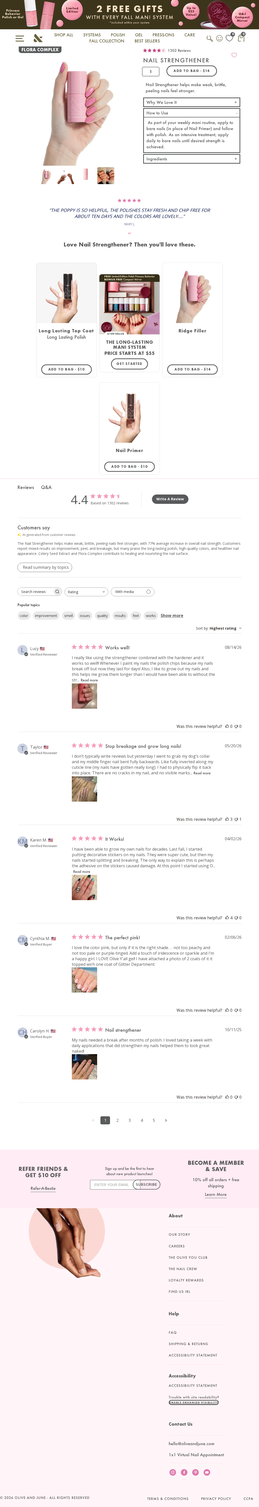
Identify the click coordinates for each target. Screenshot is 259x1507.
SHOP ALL (63, 34)
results (120, 615)
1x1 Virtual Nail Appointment (196, 1454)
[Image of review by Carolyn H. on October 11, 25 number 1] (84, 1066)
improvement (46, 615)
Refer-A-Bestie (43, 1188)
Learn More (216, 1194)
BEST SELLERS (147, 40)
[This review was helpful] (227, 819)
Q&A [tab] (46, 487)
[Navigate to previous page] (93, 1120)
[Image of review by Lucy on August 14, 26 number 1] (84, 696)
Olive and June (30, 1498)
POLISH (118, 34)
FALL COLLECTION (106, 40)
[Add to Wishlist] (234, 55)
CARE (189, 34)
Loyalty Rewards (186, 1280)
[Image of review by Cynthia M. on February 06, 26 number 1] (84, 980)
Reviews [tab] (25, 487)
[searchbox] (35, 592)
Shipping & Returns (188, 1344)
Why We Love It (161, 102)
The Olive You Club (188, 1257)
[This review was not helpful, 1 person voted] (236, 819)
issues (85, 615)
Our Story (179, 1234)
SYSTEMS (92, 34)
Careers (177, 1246)
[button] (194, 1402)
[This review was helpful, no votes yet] (227, 726)
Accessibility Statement (193, 1355)
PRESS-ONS (163, 34)
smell (68, 615)
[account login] (219, 39)
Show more (172, 615)
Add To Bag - (70, 369)
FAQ (173, 1332)
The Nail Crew (183, 1269)
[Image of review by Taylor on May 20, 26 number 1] (84, 789)
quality (102, 615)
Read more (89, 680)
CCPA (248, 1499)
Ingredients (156, 158)
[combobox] (86, 591)
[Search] (210, 41)
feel (136, 615)
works (151, 615)
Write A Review (170, 499)
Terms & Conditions (168, 1499)
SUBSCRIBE (146, 1185)
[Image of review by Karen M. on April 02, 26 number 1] (84, 887)
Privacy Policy (216, 1499)
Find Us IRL (179, 1292)
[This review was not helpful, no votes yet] (236, 726)
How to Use (157, 112)
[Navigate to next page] (166, 1120)
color (24, 615)
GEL (138, 34)
